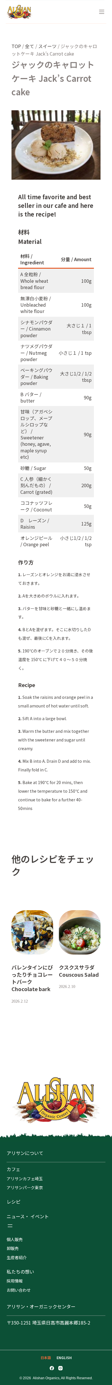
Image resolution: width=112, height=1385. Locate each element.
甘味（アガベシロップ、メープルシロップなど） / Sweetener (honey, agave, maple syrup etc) (36, 434)
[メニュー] (101, 11)
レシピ (13, 1201)
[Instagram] (60, 1368)
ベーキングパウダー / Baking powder (36, 376)
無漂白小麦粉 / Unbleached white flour (35, 305)
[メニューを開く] (10, 1225)
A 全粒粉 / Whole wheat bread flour (34, 281)
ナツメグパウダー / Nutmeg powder (36, 353)
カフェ (13, 1169)
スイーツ (47, 46)
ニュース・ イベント (28, 1216)
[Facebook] (52, 1368)
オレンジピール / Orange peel (36, 541)
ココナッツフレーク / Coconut (36, 506)
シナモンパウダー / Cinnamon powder (36, 329)
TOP (16, 46)
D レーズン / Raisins (34, 523)
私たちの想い (20, 1271)
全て (29, 46)
